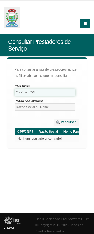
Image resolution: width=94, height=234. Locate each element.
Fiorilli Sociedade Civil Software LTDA (62, 219)
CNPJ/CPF (22, 86)
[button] (66, 122)
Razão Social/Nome (29, 101)
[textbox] (45, 92)
